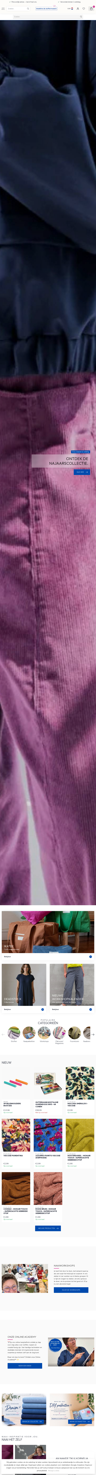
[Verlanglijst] (84, 8)
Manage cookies (53, 1471)
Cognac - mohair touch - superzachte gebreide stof (16, 1211)
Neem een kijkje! (24, 1366)
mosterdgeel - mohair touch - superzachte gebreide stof (79, 1158)
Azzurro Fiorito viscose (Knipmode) (47, 1157)
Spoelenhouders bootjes (12, 1105)
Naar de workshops (71, 1290)
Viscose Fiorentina (13, 1156)
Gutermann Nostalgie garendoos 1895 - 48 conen (46, 1104)
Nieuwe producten (46, 1228)
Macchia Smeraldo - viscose (78, 1105)
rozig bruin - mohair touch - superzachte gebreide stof (46, 1211)
